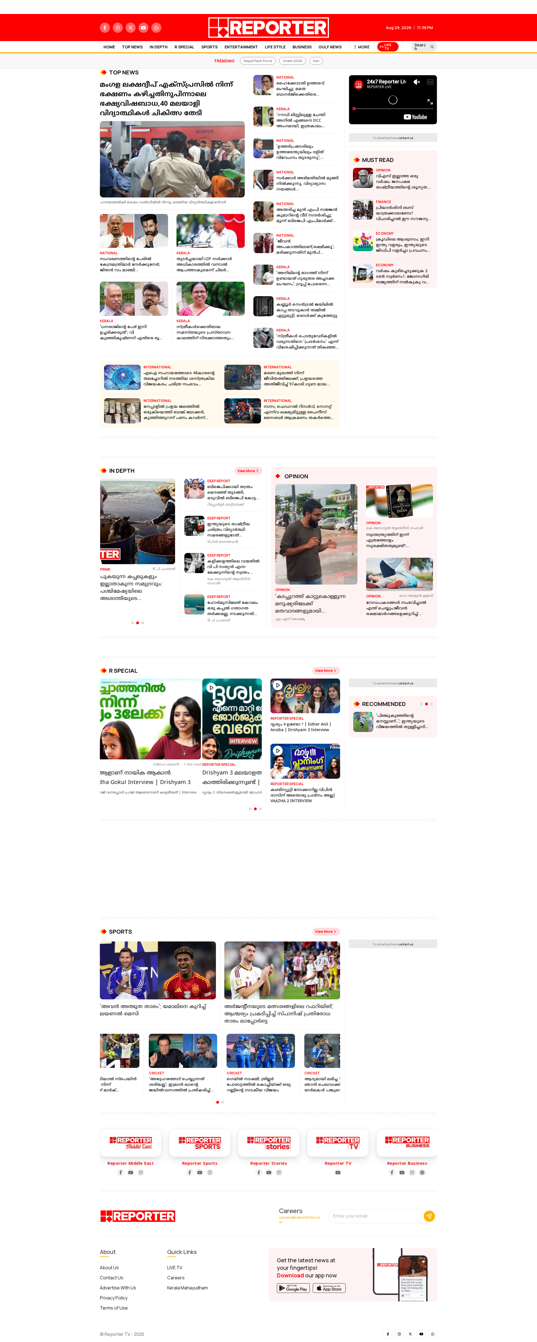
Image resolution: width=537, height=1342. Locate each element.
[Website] (405, 1169)
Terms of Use (114, 1304)
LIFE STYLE (275, 47)
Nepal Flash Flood (258, 60)
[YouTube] (113, 1169)
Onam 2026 (292, 60)
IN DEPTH (159, 47)
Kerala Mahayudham (187, 1284)
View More (246, 470)
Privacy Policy (114, 1294)
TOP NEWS (132, 47)
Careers (176, 1274)
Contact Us (111, 1274)
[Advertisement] (268, 865)
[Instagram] (123, 1169)
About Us (109, 1264)
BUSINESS (302, 47)
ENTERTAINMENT (241, 47)
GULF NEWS (330, 47)
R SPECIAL (184, 47)
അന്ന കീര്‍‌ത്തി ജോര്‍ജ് (220, 765)
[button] (132, 622)
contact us (405, 138)
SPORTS (209, 47)
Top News (124, 72)
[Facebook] (103, 1169)
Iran (316, 60)
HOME (109, 47)
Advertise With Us (118, 1284)
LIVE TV (174, 1264)
